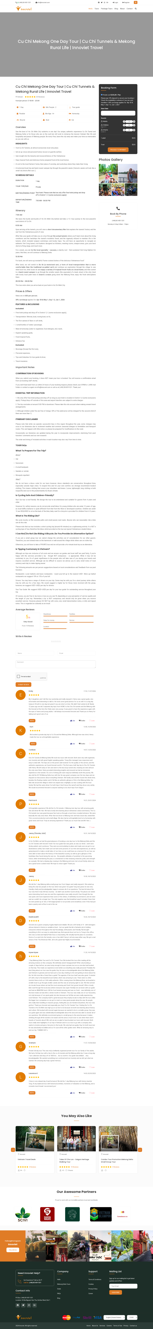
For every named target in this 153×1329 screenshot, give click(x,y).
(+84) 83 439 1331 (25, 2)
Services (102, 1326)
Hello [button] (90, 9)
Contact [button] (129, 9)
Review (18, 658)
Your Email (61, 649)
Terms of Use (117, 1326)
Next (140, 1150)
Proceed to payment (118, 150)
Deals (59, 1289)
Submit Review (23, 684)
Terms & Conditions (94, 1279)
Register (127, 2)
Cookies (91, 1284)
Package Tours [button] (106, 9)
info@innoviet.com (43, 2)
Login (116, 2)
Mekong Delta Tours (63, 1284)
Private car (111, 95)
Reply (32, 720)
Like (73, 721)
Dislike (82, 721)
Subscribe (115, 1292)
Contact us (133, 1326)
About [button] (122, 9)
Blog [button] (116, 9)
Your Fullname (21, 649)
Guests (103, 118)
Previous (13, 1150)
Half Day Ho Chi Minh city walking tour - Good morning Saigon (118, 1160)
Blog (58, 1298)
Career (90, 1293)
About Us (95, 1326)
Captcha (19, 671)
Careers (109, 1326)
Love (93, 721)
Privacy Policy (92, 1289)
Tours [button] (97, 9)
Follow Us (13, 1250)
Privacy (126, 1326)
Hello (58, 1279)
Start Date (104, 109)
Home (89, 1326)
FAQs (59, 1293)
